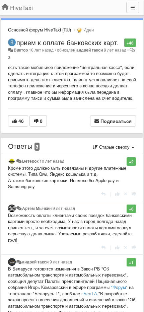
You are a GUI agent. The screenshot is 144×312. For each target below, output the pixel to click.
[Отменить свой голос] (125, 193)
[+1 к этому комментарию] (117, 193)
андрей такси (89, 50)
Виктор (21, 50)
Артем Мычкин (37, 208)
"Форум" (119, 287)
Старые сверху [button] (114, 147)
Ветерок (30, 161)
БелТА (90, 293)
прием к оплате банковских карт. (67, 42)
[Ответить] (103, 193)
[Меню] (132, 7)
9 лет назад (64, 208)
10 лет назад (52, 161)
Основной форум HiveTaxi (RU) (39, 29)
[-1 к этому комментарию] (134, 193)
